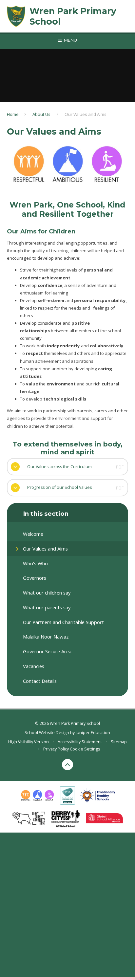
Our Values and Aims (85, 114)
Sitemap (119, 742)
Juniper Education (93, 732)
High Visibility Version (28, 742)
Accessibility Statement (80, 742)
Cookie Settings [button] (85, 749)
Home (13, 114)
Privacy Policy (56, 749)
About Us (41, 114)
